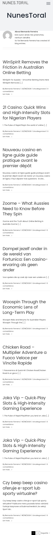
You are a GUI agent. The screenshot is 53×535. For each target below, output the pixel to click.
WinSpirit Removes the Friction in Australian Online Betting (25, 67)
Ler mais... (7, 94)
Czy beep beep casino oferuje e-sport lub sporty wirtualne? (25, 488)
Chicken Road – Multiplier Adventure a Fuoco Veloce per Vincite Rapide (25, 355)
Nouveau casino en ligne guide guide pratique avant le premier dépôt (22, 158)
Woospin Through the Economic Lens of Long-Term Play (24, 307)
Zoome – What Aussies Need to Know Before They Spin (26, 208)
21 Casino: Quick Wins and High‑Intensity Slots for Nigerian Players (26, 112)
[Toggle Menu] (48, 3)
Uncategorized (39, 89)
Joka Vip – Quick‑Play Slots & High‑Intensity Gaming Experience (24, 403)
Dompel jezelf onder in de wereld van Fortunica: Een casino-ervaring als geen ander (25, 259)
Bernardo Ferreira (12, 89)
